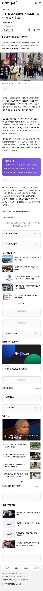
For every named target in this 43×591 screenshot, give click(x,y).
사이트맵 (36, 568)
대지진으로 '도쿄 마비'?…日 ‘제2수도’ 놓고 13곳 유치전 (27, 524)
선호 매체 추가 (9, 30)
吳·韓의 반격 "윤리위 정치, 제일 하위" (27, 534)
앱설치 (16, 568)
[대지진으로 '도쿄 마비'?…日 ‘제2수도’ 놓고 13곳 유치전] (8, 527)
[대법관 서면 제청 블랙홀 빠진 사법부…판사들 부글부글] (7, 300)
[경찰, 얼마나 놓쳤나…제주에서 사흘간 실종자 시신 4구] (35, 449)
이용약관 (16, 580)
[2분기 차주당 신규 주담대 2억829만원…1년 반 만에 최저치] (7, 290)
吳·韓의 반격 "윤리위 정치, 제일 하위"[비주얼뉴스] (27, 268)
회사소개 (4, 573)
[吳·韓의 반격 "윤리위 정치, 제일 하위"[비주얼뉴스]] (7, 271)
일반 (8, 10)
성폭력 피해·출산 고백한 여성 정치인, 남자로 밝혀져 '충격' (28, 544)
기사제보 (19, 576)
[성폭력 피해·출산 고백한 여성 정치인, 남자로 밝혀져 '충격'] (8, 548)
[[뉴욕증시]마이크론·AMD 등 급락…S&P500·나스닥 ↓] (35, 469)
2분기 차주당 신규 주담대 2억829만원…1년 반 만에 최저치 (27, 287)
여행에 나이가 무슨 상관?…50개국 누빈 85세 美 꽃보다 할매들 (27, 514)
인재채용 (21, 573)
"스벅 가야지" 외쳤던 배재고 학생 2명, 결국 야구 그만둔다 (19, 169)
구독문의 (12, 576)
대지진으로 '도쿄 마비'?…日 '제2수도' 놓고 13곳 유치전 (27, 259)
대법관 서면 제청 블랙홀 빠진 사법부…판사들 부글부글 (27, 296)
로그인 (7, 568)
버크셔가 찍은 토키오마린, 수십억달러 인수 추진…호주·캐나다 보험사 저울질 (27, 278)
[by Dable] (37, 487)
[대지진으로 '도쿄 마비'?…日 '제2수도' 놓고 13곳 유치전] (7, 262)
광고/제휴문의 (13, 573)
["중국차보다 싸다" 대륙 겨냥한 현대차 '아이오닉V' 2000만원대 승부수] (35, 459)
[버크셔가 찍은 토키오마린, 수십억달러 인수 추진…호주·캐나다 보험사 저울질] (7, 281)
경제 (3, 10)
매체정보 (23, 580)
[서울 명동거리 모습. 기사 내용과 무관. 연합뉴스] (21, 66)
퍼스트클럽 (5, 576)
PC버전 (26, 568)
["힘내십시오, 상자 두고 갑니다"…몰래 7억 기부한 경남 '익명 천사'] (35, 479)
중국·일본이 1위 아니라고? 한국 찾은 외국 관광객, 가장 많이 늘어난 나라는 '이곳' (21, 165)
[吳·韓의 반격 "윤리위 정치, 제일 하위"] (8, 538)
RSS (25, 576)
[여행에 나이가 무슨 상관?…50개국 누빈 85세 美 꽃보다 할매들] (8, 517)
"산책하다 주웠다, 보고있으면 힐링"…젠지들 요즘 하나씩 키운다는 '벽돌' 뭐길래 (21, 173)
